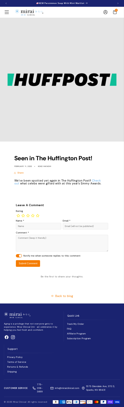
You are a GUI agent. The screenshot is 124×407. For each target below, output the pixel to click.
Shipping (12, 371)
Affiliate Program (76, 333)
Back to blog (64, 296)
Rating (19, 211)
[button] (6, 12)
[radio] (18, 215)
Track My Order (75, 324)
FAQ (69, 328)
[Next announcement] (118, 3)
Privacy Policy (15, 357)
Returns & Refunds (17, 366)
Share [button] (20, 172)
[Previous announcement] (6, 3)
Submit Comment (28, 263)
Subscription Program (79, 338)
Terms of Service (16, 362)
